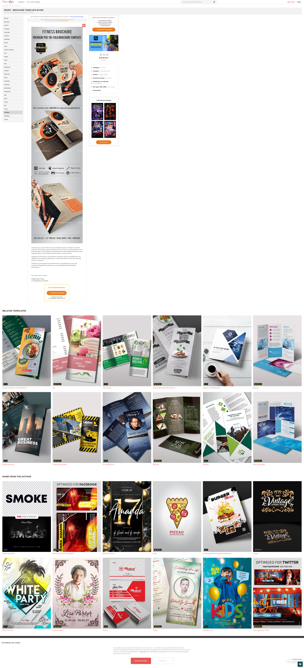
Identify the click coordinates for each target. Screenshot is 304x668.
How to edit (111, 87)
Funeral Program (57, 630)
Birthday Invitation (109, 553)
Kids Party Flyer (208, 630)
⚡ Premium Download (56, 293)
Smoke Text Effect (8, 553)
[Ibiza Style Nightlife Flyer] (97, 129)
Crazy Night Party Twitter (261, 630)
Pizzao (155, 553)
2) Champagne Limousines (39, 281)
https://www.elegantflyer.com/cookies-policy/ (156, 651)
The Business (107, 388)
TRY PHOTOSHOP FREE (76, 16)
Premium (292, 2)
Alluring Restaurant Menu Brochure (164, 388)
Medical (105, 630)
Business (256, 388)
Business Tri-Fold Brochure (211, 388)
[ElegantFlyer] (8, 2)
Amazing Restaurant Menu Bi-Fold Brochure (217, 553)
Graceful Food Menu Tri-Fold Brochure (14, 388)
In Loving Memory (108, 464)
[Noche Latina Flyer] (110, 111)
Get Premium (103, 142)
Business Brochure (8, 464)
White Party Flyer (7, 630)
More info (108, 78)
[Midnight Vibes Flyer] (97, 111)
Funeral (155, 630)
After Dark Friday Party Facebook (63, 553)
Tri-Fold (102, 67)
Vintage (255, 553)
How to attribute (96, 83)
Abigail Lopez (103, 74)
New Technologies (259, 464)
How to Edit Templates (33, 2)
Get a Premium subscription (62, 20)
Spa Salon (156, 464)
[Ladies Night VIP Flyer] (110, 129)
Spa (53, 388)
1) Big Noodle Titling (37, 279)
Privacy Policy (127, 653)
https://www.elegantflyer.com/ (148, 647)
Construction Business (59, 464)
